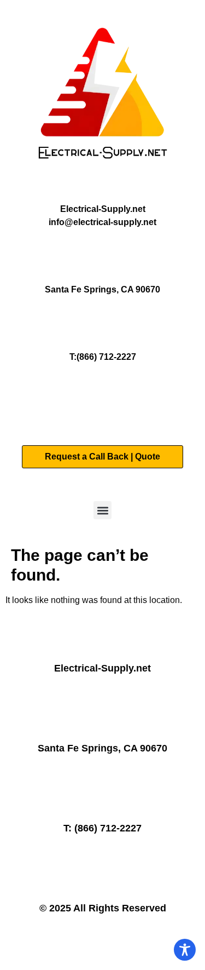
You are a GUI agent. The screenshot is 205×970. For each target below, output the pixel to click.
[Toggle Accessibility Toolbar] (185, 950)
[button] (102, 510)
